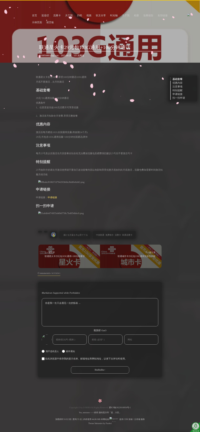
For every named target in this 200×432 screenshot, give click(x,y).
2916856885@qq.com (49, 55)
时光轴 (114, 15)
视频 (88, 15)
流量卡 (57, 15)
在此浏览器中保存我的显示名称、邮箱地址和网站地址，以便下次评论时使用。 (86, 358)
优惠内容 (177, 82)
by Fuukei (107, 423)
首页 (34, 15)
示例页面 (37, 22)
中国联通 (100, 235)
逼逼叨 (45, 15)
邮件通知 (70, 351)
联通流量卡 (127, 235)
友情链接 (163, 15)
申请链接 (52, 197)
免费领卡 (109, 235)
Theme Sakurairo (95, 423)
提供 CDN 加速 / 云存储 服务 (132, 419)
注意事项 (177, 86)
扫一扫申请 (178, 98)
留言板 (50, 22)
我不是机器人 (52, 351)
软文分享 (101, 15)
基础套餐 (177, 79)
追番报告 (148, 15)
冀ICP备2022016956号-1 (120, 407)
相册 (136, 15)
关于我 (69, 15)
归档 (79, 15)
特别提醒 (177, 90)
